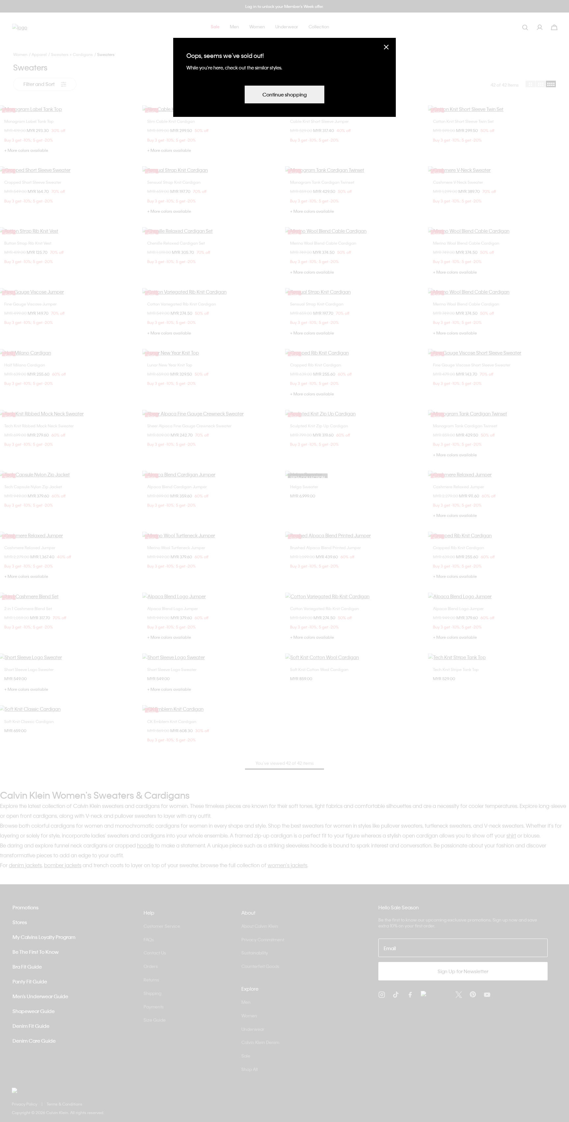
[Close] (386, 47)
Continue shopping (284, 94)
